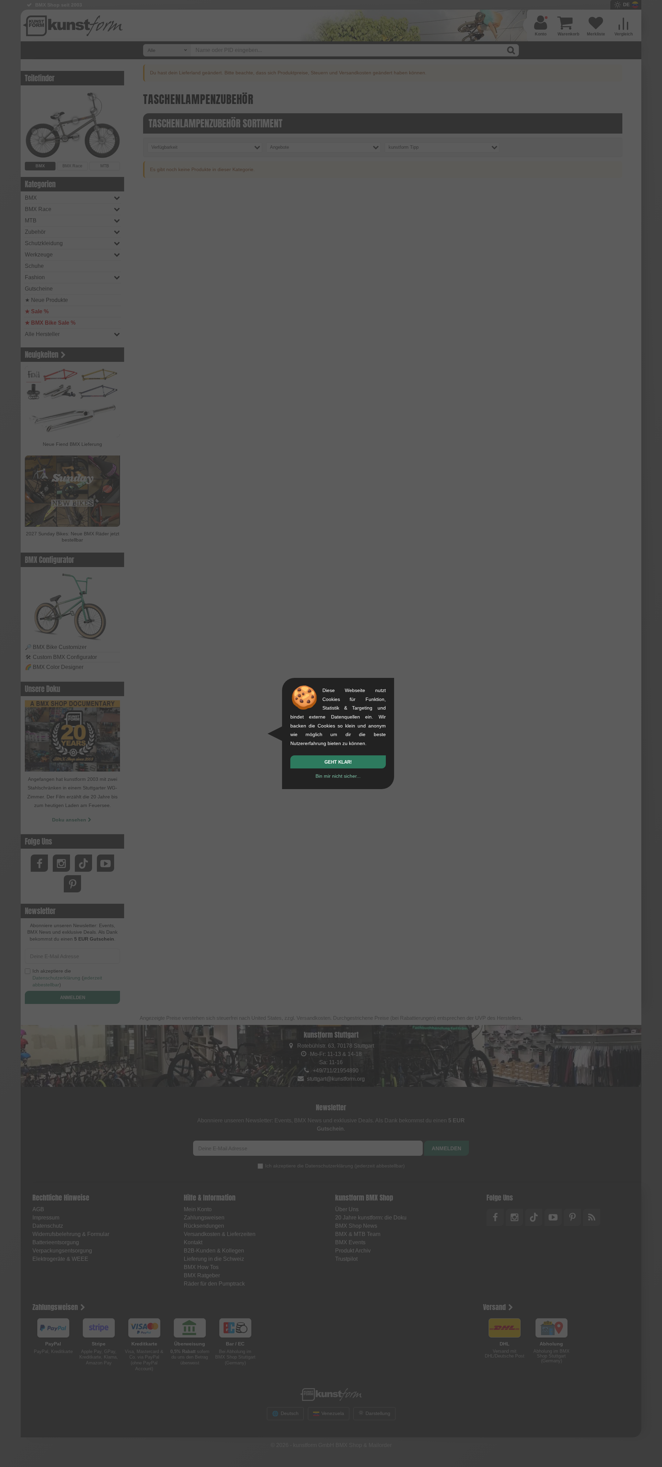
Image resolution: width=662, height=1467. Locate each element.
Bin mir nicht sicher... (338, 776)
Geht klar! (338, 762)
